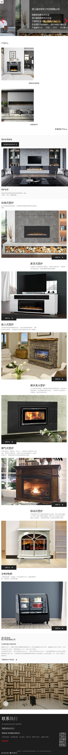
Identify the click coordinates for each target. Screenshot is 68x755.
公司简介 (62, 733)
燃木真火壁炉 (37, 385)
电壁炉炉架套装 (34, 83)
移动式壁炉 (36, 511)
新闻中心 (62, 742)
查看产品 (57, 257)
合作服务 (62, 739)
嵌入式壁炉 (7, 324)
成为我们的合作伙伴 (9, 144)
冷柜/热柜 (6, 574)
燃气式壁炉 (7, 448)
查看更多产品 (60, 129)
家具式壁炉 (36, 263)
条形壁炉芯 (34, 124)
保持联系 (5, 741)
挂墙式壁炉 (7, 203)
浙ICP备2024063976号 (45, 751)
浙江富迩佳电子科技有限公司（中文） (31, 751)
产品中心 (62, 736)
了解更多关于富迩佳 (7, 659)
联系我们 (62, 744)
